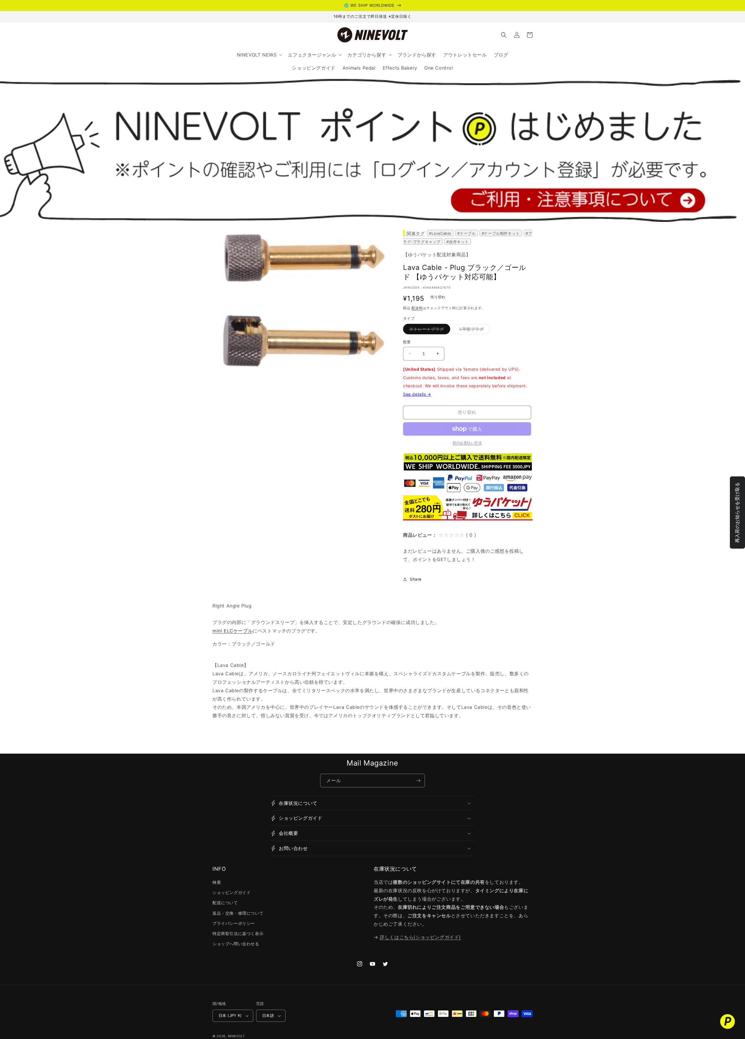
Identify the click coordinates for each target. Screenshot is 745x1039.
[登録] (418, 780)
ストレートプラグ (428, 330)
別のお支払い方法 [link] (467, 443)
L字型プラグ (474, 330)
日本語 (268, 1015)
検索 (216, 882)
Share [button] (416, 579)
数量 (407, 342)
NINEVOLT (236, 1036)
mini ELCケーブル (232, 631)
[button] (503, 35)
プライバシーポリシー (233, 923)
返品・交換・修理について (237, 913)
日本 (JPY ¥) (230, 1015)
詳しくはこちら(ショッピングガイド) (420, 937)
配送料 (417, 308)
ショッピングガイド (231, 892)
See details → (417, 394)
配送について (225, 902)
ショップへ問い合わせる (235, 943)
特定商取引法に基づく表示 (237, 933)
